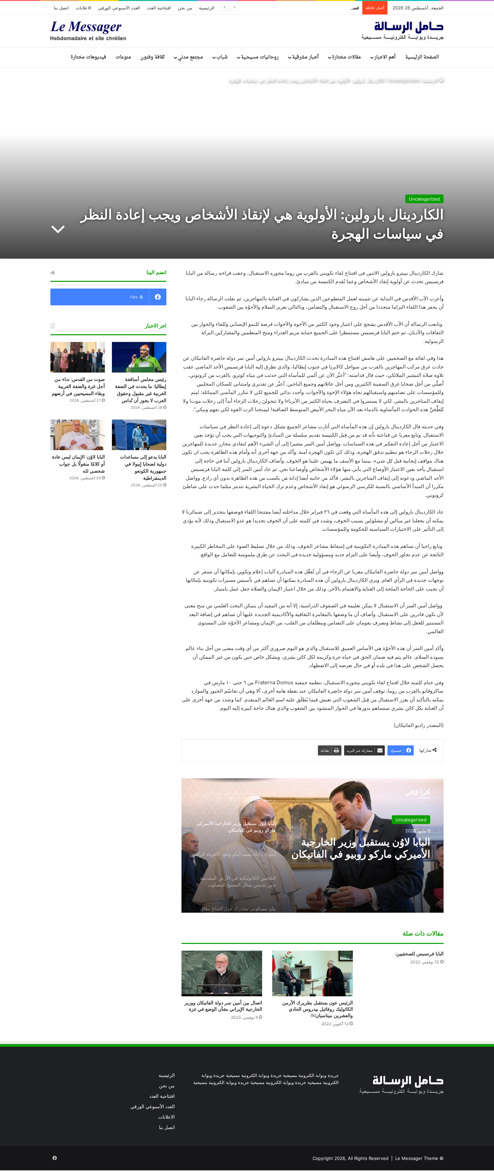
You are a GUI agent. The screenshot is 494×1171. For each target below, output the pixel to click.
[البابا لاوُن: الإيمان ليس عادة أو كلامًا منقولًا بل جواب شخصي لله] (77, 435)
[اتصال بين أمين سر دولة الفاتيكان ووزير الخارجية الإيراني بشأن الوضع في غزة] (221, 973)
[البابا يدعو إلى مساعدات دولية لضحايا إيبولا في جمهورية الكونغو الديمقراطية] (139, 435)
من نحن (185, 7)
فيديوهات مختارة (88, 57)
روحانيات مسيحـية (260, 57)
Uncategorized (403, 80)
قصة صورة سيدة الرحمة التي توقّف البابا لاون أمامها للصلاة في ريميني (296, 7)
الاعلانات (83, 7)
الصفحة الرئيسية (422, 57)
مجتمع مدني (190, 57)
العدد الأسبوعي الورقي (119, 7)
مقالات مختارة (346, 57)
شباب (222, 57)
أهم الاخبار (385, 57)
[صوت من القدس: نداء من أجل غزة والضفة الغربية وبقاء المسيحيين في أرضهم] (77, 357)
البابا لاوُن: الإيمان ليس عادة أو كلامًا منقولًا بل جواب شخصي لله (78, 464)
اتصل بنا (61, 7)
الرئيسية (206, 7)
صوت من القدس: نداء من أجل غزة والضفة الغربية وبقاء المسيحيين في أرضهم (78, 386)
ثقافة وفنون (152, 57)
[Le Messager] (247, 30)
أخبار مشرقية (305, 57)
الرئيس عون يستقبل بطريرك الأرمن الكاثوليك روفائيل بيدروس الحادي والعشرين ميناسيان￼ (317, 1009)
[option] (312, 845)
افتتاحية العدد (159, 7)
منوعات (123, 57)
